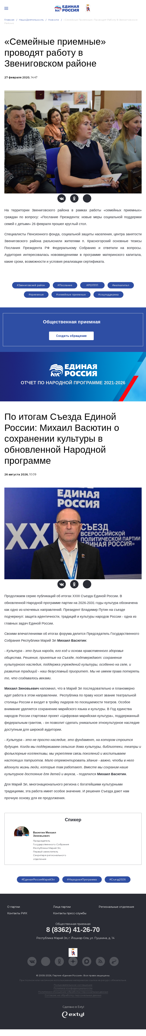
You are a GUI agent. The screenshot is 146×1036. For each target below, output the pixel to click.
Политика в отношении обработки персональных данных (73, 991)
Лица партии (62, 907)
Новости (53, 19)
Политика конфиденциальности (73, 988)
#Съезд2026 (118, 879)
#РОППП (92, 285)
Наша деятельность (31, 19)
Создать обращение (71, 336)
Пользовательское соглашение (73, 984)
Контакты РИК (17, 913)
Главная (9, 19)
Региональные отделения (116, 907)
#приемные (36, 294)
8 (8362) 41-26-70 (73, 929)
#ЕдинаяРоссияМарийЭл (38, 879)
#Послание (65, 285)
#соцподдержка (108, 294)
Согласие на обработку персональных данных (73, 995)
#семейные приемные (71, 294)
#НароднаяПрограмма (82, 879)
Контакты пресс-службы (69, 913)
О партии (13, 907)
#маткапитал (120, 285)
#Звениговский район (31, 285)
